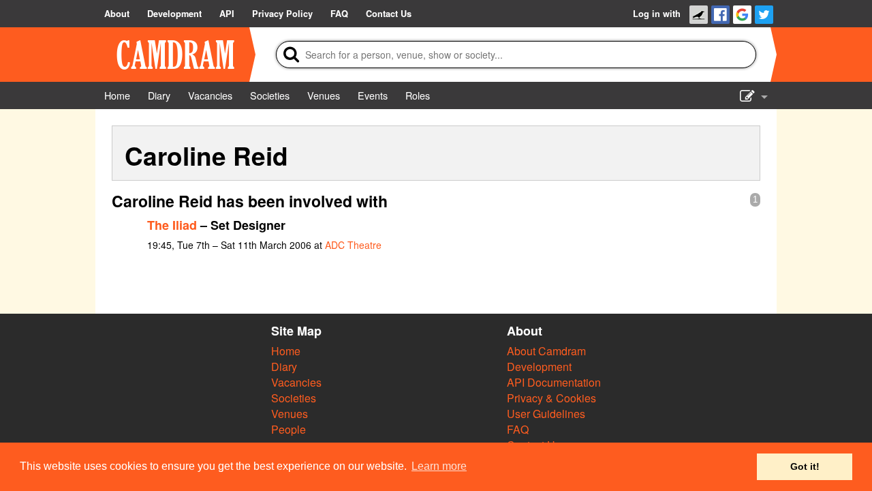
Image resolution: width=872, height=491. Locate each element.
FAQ (518, 429)
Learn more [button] (439, 466)
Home (285, 351)
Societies (293, 398)
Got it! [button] (805, 466)
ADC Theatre (353, 245)
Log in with (657, 14)
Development (539, 366)
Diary (284, 366)
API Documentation (554, 382)
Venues (289, 413)
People (288, 429)
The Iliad (172, 225)
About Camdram (546, 351)
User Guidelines (546, 413)
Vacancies (296, 382)
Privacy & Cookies (551, 398)
